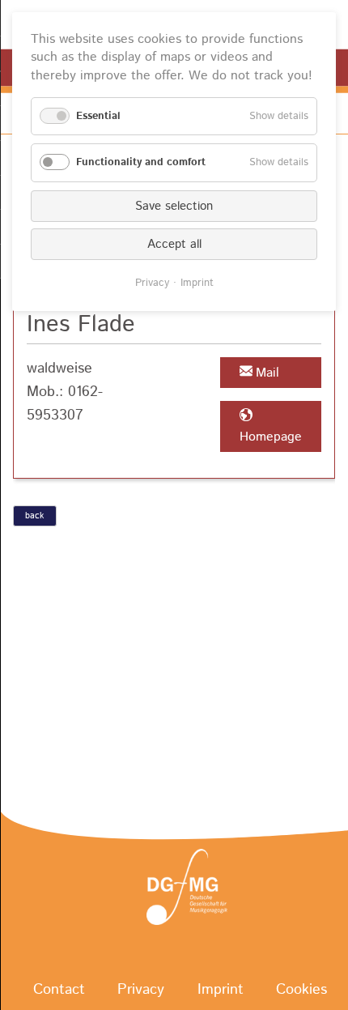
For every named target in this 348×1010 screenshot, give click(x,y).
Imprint (197, 283)
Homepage (271, 437)
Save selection (174, 206)
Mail (267, 373)
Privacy (152, 283)
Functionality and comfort (141, 162)
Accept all (174, 244)
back (34, 515)
